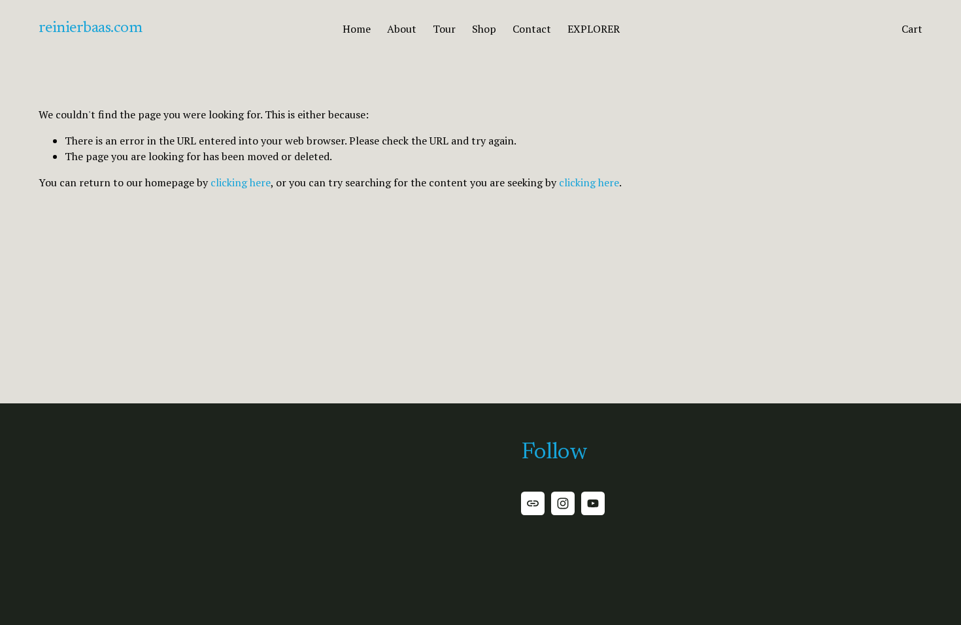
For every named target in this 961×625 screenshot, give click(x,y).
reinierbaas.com (91, 28)
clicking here (241, 182)
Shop (484, 29)
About (401, 29)
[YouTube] (593, 503)
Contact (532, 29)
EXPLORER (593, 29)
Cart (912, 29)
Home (357, 29)
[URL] (533, 503)
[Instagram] (563, 503)
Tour (444, 29)
